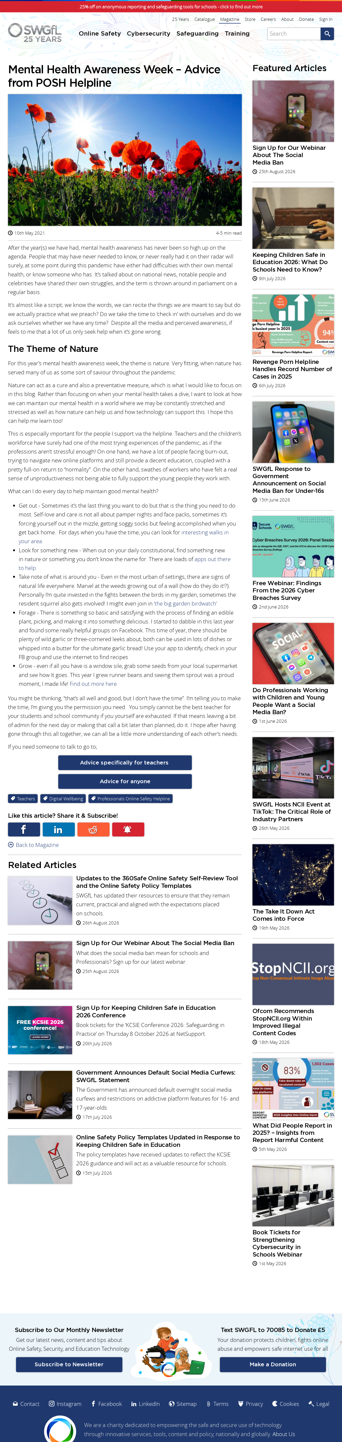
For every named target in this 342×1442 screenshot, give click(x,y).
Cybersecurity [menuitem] (148, 34)
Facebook (24, 829)
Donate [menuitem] (306, 19)
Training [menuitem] (237, 34)
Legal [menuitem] (322, 1403)
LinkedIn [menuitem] (149, 1403)
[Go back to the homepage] (34, 32)
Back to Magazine (37, 845)
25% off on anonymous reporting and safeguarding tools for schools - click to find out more (171, 7)
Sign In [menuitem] (326, 19)
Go (327, 34)
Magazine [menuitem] (229, 19)
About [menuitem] (287, 19)
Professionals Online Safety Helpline (134, 799)
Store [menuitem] (250, 19)
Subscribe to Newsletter (69, 1364)
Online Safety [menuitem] (100, 34)
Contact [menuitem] (30, 1403)
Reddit (93, 829)
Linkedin (59, 829)
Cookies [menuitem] (289, 1403)
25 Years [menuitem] (180, 19)
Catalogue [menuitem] (205, 19)
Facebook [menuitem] (110, 1403)
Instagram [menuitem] (69, 1403)
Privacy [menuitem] (254, 1403)
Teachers (26, 799)
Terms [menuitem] (221, 1403)
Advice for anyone (125, 781)
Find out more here (94, 683)
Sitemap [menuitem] (187, 1403)
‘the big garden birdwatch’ (185, 603)
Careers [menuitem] (268, 19)
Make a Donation (273, 1364)
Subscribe (128, 829)
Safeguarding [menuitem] (197, 34)
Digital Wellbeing (66, 799)
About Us (284, 1434)
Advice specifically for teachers (125, 763)
